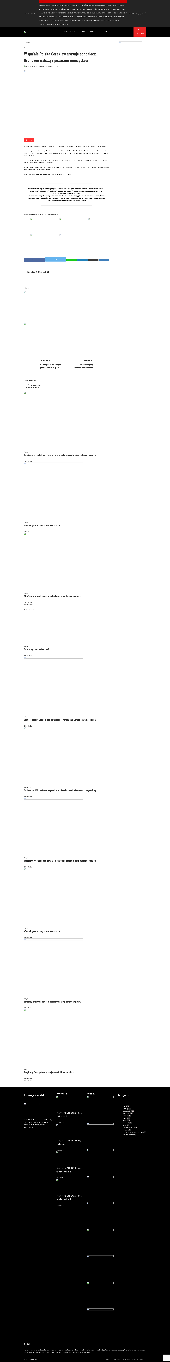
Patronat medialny (129, 1134)
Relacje (125, 1118)
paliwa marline (81, 1350)
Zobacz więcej (29, 604)
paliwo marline (108, 1350)
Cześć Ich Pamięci (129, 1127)
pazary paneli (137, 1350)
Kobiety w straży (29, 1350)
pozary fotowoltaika (126, 1350)
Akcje (28, 42)
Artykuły (125, 1109)
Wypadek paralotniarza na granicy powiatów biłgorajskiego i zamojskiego (87, 21)
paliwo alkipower (85, 1352)
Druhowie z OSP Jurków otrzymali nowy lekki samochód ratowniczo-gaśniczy (60, 790)
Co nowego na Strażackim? (36, 649)
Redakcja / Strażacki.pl (38, 271)
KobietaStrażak (40, 1350)
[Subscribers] (144, 13)
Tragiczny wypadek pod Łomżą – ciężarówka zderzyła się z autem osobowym (94, 9)
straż (77, 1352)
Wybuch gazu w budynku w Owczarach (42, 525)
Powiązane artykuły (34, 385)
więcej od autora (33, 387)
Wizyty (125, 1125)
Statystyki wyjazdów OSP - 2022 (133, 1132)
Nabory (125, 1120)
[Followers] (141, 13)
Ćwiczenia (126, 1123)
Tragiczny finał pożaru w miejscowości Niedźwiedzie (49, 1072)
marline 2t (89, 1350)
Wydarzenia (126, 1113)
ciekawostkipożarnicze (48, 1352)
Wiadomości (28, 646)
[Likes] (137, 13)
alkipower (116, 1350)
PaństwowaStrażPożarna (64, 1352)
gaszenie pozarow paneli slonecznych (63, 1350)
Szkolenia (126, 1130)
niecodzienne (36, 1352)
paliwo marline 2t (97, 1350)
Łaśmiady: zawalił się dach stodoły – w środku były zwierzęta (89, 17)
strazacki (48, 1350)
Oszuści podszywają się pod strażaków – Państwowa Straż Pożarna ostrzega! (67, 5)
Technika (125, 1116)
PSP (74, 1352)
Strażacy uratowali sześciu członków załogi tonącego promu (90, 13)
